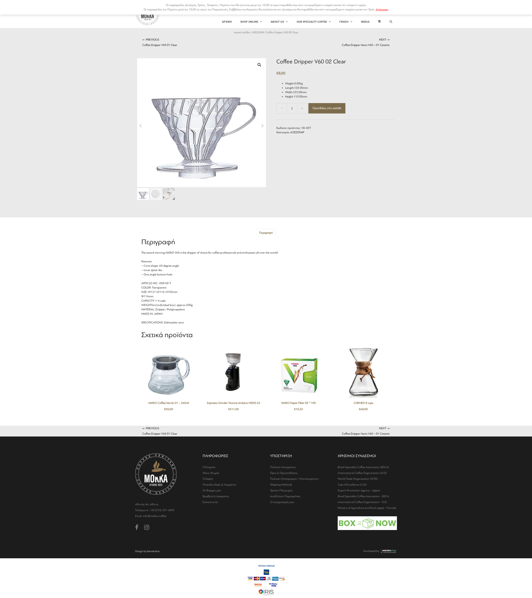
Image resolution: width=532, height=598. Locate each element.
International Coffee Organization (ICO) (362, 473)
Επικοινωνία (210, 502)
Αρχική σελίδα (242, 32)
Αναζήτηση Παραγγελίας (285, 496)
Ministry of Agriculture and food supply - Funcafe (367, 507)
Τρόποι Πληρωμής (281, 490)
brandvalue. (153, 551)
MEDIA (365, 21)
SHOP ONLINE (249, 21)
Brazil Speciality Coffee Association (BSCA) (363, 467)
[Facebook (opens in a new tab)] (136, 527)
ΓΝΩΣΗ (344, 21)
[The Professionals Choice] (388, 552)
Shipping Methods (281, 484)
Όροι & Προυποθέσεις (284, 473)
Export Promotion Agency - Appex (359, 490)
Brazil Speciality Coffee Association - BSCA (363, 496)
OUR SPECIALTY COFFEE (312, 21)
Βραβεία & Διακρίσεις (216, 496)
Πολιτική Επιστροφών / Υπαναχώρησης (294, 478)
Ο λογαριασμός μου (282, 502)
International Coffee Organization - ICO (362, 502)
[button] (259, 65)
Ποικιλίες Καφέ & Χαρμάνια (219, 484)
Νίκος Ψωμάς (211, 473)
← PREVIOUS (159, 42)
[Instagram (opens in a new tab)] (146, 527)
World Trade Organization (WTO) (358, 478)
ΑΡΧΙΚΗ (227, 21)
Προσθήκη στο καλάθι (327, 108)
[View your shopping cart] (379, 22)
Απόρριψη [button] (382, 9)
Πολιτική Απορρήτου (283, 467)
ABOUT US (277, 21)
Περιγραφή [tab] (266, 232)
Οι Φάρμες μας (212, 490)
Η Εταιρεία (209, 467)
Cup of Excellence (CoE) (352, 484)
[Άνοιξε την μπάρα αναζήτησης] (391, 22)
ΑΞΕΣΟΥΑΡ (258, 32)
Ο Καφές (208, 478)
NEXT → (366, 42)
